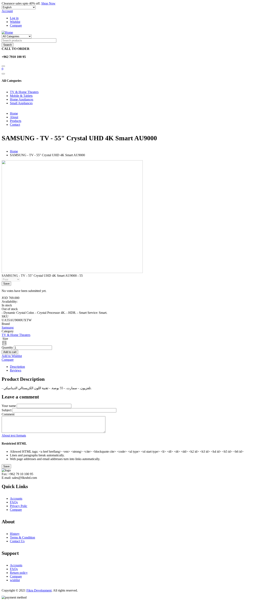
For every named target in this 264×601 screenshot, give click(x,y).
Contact (15, 124)
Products (15, 121)
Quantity (7, 347)
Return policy (19, 572)
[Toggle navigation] (3, 73)
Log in (14, 18)
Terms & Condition (22, 537)
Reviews (15, 370)
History (15, 533)
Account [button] (7, 11)
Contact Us (17, 541)
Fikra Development (39, 590)
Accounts (16, 498)
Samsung (8, 327)
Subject (6, 410)
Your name (9, 406)
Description (17, 366)
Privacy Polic (18, 506)
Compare (16, 25)
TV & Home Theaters (16, 335)
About (14, 117)
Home (14, 113)
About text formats (14, 435)
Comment (8, 414)
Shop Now (48, 3)
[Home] (7, 32)
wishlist (15, 580)
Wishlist (15, 21)
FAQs (14, 502)
